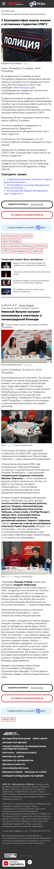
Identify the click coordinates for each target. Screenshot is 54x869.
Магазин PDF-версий (14, 742)
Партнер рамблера (26, 856)
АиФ (25, 63)
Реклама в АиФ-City (13, 764)
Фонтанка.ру (21, 87)
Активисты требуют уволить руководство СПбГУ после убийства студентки (31, 282)
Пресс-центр (40, 738)
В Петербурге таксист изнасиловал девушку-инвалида (28, 290)
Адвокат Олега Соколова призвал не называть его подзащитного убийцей (29, 264)
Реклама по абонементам (17, 760)
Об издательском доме (16, 738)
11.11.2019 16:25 (7, 11)
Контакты (8, 752)
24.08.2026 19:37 (9, 305)
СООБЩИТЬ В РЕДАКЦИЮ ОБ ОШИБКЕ (23, 776)
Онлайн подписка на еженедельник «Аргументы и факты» (24, 747)
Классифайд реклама (15, 768)
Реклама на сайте (13, 756)
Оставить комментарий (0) (27, 215)
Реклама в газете (26, 752)
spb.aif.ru (27, 365)
